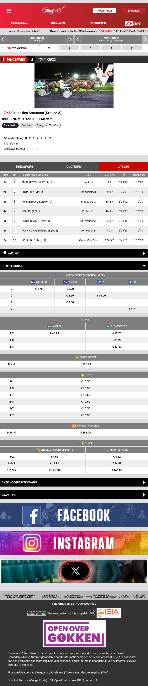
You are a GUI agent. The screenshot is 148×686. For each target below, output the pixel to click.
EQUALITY (28, 191)
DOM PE (27, 211)
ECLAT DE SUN (31, 240)
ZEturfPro (54, 125)
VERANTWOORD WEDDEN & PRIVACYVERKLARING (19, 596)
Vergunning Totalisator (50, 672)
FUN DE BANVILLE (33, 201)
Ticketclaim (72, 672)
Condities (27, 125)
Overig (40, 125)
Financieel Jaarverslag (21, 672)
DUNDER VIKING (32, 220)
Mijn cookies (124, 596)
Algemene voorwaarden (73, 596)
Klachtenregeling (91, 672)
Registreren (98, 23)
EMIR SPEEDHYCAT (33, 182)
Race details (10, 125)
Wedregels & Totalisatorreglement (101, 596)
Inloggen (133, 10)
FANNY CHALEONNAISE (36, 230)
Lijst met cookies (139, 596)
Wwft (105, 672)
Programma (19, 23)
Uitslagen (58, 23)
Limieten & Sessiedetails (51, 596)
